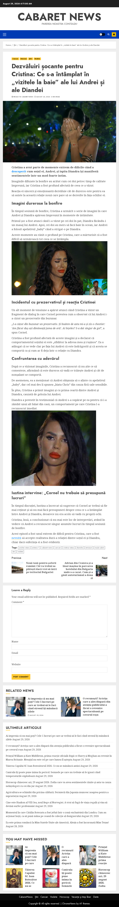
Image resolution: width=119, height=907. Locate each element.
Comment (18, 602)
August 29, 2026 (36, 715)
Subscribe (114, 34)
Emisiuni (24, 59)
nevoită (16, 538)
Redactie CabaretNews (23, 97)
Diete (96, 897)
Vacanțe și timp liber (81, 897)
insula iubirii (99, 547)
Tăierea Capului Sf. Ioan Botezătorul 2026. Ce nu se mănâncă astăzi (43, 765)
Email (15, 652)
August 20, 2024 (43, 97)
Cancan (15, 59)
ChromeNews (69, 903)
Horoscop (64, 897)
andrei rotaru (24, 547)
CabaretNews (26, 897)
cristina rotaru (68, 547)
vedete (20, 551)
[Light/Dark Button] (102, 34)
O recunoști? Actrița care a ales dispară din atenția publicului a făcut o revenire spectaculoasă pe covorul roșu (96, 706)
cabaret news (47, 547)
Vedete (37, 59)
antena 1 (35, 547)
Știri (30, 59)
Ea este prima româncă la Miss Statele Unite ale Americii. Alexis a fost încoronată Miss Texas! (57, 822)
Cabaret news (59, 16)
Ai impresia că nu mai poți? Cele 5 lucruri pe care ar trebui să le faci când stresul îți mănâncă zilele (43, 705)
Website (16, 664)
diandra (80, 547)
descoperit (19, 171)
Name (15, 641)
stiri (13, 551)
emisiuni (88, 547)
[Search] (108, 34)
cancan (58, 547)
